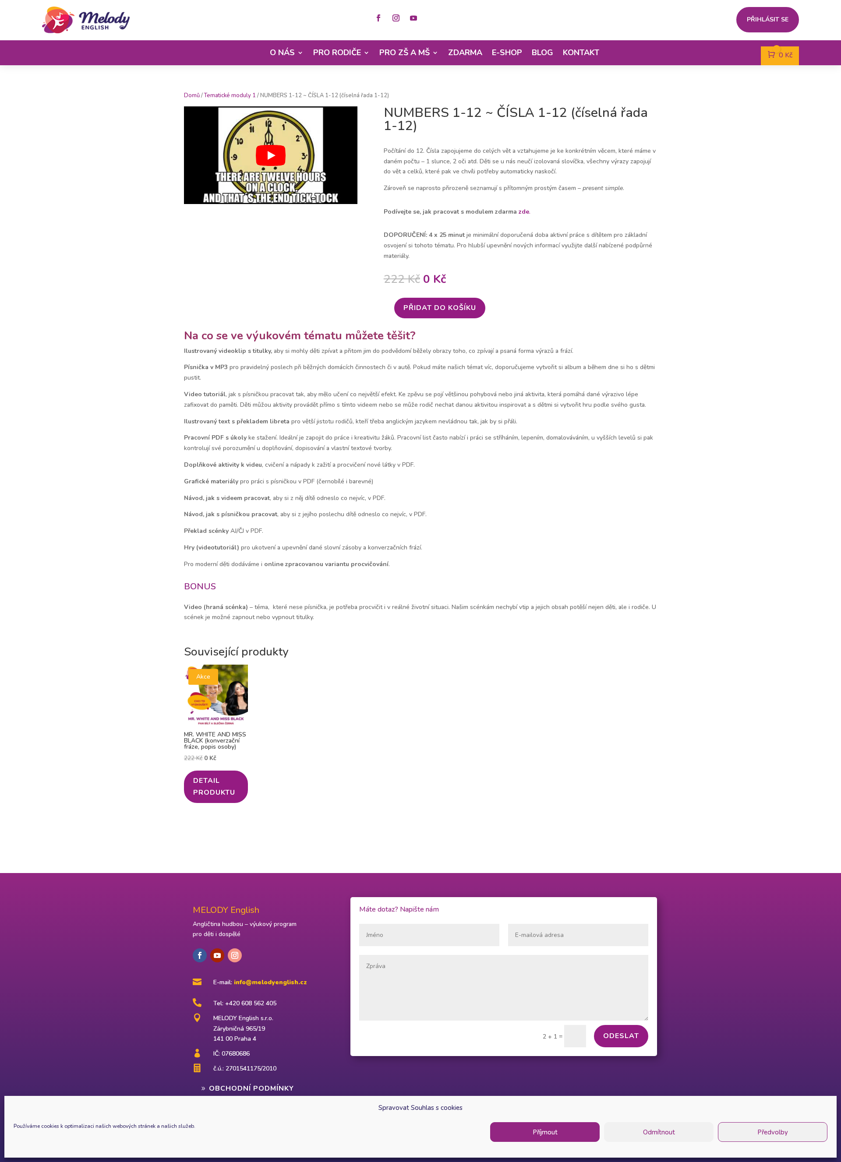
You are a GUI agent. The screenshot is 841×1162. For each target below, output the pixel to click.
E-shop (507, 52)
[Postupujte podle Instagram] (396, 18)
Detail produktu (214, 786)
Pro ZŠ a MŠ (404, 52)
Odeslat (621, 1036)
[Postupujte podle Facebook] (378, 18)
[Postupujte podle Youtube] (413, 18)
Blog (542, 52)
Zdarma (465, 52)
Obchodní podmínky (251, 1088)
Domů (192, 95)
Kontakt (581, 52)
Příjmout (545, 1132)
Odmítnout (659, 1132)
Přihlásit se (767, 20)
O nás (282, 52)
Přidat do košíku (439, 308)
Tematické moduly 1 (230, 95)
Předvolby (772, 1132)
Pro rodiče (337, 52)
